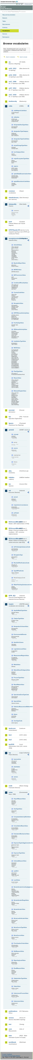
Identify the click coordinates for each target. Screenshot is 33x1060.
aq (9, 62)
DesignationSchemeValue (16, 626)
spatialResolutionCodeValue (16, 181)
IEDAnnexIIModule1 (14, 522)
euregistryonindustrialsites (14, 238)
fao (10, 416)
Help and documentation (8, 15)
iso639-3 (16, 871)
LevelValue (16, 880)
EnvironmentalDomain (16, 634)
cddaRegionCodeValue (16, 110)
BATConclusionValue (16, 275)
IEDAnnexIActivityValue (16, 329)
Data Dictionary (15, 11)
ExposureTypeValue (16, 853)
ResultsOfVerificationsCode (16, 563)
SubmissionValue (16, 1001)
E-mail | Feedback (7, 1054)
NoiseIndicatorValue (16, 909)
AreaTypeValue (16, 809)
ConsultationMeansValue (16, 826)
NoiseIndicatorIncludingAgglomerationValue (16, 887)
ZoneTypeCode (16, 720)
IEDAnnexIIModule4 (14, 538)
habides (11, 477)
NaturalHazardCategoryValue (16, 670)
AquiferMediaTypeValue (16, 610)
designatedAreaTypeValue (16, 124)
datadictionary (14, 197)
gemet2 (11, 430)
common (12, 191)
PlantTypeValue (16, 371)
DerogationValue (16, 303)
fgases (11, 423)
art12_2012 (12, 68)
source (16, 448)
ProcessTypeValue (16, 677)
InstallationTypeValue (16, 341)
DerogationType (16, 555)
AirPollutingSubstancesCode (16, 547)
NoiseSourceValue (16, 935)
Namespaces (5, 37)
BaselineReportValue (16, 263)
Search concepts (23, 57)
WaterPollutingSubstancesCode (16, 584)
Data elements (6, 24)
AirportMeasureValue (16, 798)
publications (13, 1011)
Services (4, 34)
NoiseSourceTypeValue (16, 927)
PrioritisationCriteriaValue (16, 943)
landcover (12, 728)
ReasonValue (16, 378)
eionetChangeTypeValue (16, 145)
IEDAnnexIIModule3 (14, 528)
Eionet (9, 11)
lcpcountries (16, 759)
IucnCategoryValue (16, 152)
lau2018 (11, 744)
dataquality (12, 204)
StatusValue (16, 986)
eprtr (10, 221)
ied (10, 490)
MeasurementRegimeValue (16, 655)
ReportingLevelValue (16, 960)
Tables (4, 21)
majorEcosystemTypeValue (16, 158)
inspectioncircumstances (16, 505)
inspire (11, 604)
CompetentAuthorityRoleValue (16, 816)
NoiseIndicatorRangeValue (16, 900)
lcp (10, 753)
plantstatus (16, 766)
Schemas (4, 27)
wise (10, 1035)
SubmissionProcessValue (16, 993)
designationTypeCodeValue (16, 139)
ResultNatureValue (16, 684)
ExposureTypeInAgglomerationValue (16, 843)
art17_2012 (12, 88)
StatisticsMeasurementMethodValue (16, 706)
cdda (10, 106)
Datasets (4, 18)
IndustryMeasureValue (16, 861)
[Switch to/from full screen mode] (22, 4)
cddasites (16, 117)
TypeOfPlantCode (16, 570)
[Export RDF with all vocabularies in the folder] (28, 106)
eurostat (11, 410)
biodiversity (13, 101)
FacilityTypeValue (16, 323)
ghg (10, 471)
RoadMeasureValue (16, 968)
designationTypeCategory (16, 131)
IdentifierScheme (16, 642)
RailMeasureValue (16, 951)
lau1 (10, 735)
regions (16, 166)
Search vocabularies (10, 57)
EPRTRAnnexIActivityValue (16, 313)
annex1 (16, 497)
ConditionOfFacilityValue (16, 282)
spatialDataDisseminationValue (16, 173)
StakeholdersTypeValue (16, 978)
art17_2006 (12, 81)
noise (11, 792)
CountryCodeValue (16, 292)
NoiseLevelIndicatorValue (16, 918)
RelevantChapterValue (16, 391)
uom (10, 1029)
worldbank (12, 1042)
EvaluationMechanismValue (16, 834)
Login (19, 4)
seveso (11, 1018)
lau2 (10, 739)
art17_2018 (12, 95)
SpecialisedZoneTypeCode (16, 694)
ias (10, 484)
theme (15, 714)
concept (16, 434)
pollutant (16, 513)
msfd (10, 786)
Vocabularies (6, 30)
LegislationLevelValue (16, 649)
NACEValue (16, 347)
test (10, 1024)
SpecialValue (16, 701)
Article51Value (16, 245)
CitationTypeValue (16, 618)
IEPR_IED (12, 595)
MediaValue (16, 664)
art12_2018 (12, 75)
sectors (16, 777)
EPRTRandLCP (14, 230)
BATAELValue (16, 269)
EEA (10, 1)
